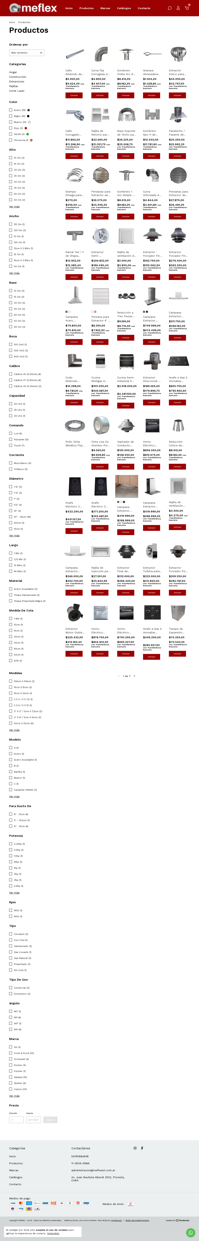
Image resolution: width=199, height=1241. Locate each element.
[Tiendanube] (178, 1220)
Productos (86, 8)
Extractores (16, 81)
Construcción (17, 76)
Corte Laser (16, 90)
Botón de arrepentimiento (137, 1220)
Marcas (105, 8)
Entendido (53, 1233)
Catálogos (124, 8)
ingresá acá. (116, 1220)
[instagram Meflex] (135, 1148)
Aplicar (50, 1119)
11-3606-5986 (80, 1163)
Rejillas (13, 86)
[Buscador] (169, 8)
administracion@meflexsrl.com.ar (93, 1170)
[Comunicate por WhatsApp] (190, 1232)
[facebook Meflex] (142, 1148)
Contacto (144, 8)
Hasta (29, 1113)
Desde (13, 1113)
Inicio (69, 8)
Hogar (13, 72)
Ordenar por (18, 44)
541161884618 (80, 1156)
